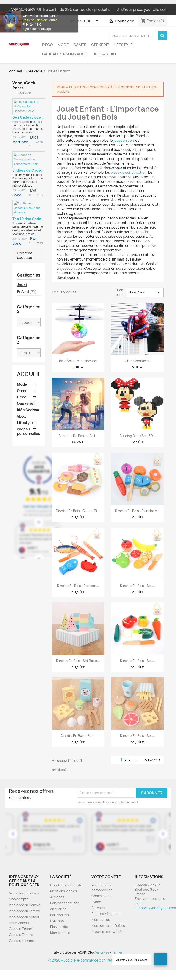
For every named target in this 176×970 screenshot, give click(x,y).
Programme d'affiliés (107, 931)
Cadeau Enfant (21, 929)
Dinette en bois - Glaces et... (78, 511)
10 (28, 146)
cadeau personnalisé (64, 53)
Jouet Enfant (27, 288)
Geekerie (100, 44)
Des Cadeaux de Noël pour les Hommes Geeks (28, 117)
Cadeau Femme (21, 935)
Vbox (21, 416)
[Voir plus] (36, 132)
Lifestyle (123, 44)
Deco (47, 44)
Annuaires (58, 909)
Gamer (80, 44)
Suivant (153, 760)
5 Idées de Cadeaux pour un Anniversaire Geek (28, 170)
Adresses (99, 908)
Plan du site (59, 927)
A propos (57, 897)
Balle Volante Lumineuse (78, 361)
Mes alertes (100, 919)
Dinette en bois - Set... (137, 586)
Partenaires (59, 915)
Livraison (57, 921)
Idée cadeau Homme (25, 905)
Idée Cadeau (103, 53)
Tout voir (24, 93)
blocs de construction (128, 172)
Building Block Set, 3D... (137, 436)
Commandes (101, 896)
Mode (63, 44)
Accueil (29, 374)
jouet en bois (124, 140)
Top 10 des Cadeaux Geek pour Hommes (28, 218)
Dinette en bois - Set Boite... (78, 660)
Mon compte (19, 899)
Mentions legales (63, 891)
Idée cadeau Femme (24, 911)
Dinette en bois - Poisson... (78, 586)
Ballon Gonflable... (137, 361)
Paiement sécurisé (65, 903)
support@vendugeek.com (155, 908)
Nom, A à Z (145, 292)
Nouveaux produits (24, 893)
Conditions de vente (66, 885)
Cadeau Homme (21, 940)
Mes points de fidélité (108, 925)
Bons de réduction (106, 913)
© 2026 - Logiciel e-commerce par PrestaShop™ (88, 960)
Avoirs (96, 902)
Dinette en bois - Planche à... (137, 511)
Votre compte (106, 876)
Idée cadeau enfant (24, 917)
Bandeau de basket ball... (78, 436)
